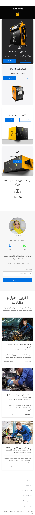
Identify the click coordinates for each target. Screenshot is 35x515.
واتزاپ (24, 250)
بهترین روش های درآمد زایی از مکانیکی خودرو (18, 345)
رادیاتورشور (20, 399)
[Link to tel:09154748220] (10, 245)
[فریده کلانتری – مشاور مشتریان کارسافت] (17, 218)
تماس (10, 250)
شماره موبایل (28, 269)
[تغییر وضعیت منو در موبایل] (31, 3)
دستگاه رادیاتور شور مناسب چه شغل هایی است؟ (19, 396)
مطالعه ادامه (27, 361)
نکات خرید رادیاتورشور (17, 349)
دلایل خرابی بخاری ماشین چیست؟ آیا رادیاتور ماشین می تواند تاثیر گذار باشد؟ (18, 448)
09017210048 (26, 513)
